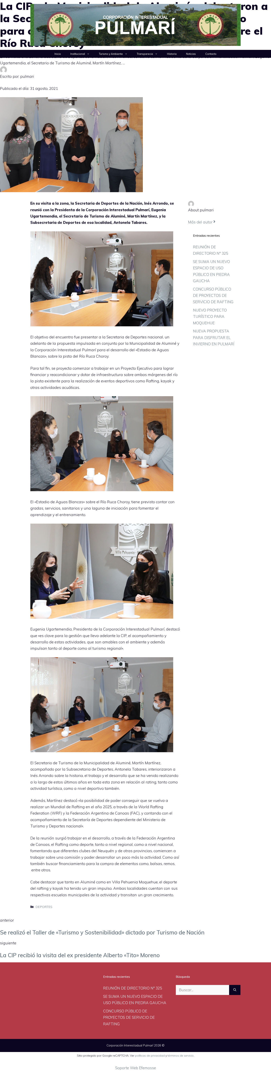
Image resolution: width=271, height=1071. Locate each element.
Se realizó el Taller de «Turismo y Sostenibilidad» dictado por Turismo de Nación (102, 932)
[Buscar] (234, 990)
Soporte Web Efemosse (135, 1067)
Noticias (191, 53)
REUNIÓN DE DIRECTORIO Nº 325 (132, 988)
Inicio (58, 53)
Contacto (210, 53)
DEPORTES (44, 907)
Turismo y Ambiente (111, 53)
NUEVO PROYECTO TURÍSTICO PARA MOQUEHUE (210, 316)
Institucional (77, 53)
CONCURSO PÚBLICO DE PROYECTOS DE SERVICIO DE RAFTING (213, 295)
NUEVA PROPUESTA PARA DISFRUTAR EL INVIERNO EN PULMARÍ (213, 337)
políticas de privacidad (150, 1055)
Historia (172, 53)
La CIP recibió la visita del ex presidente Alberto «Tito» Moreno (80, 955)
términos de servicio (181, 1055)
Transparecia (145, 53)
